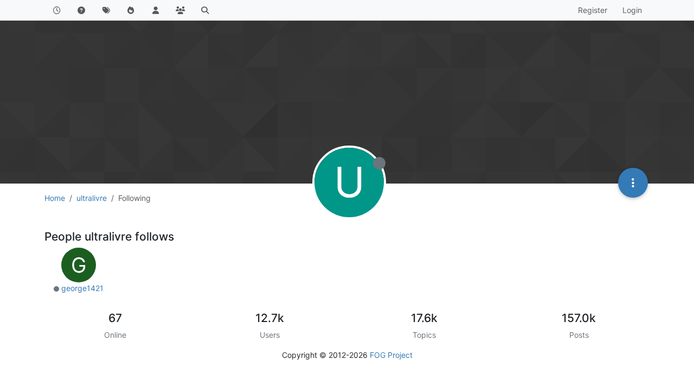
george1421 (82, 288)
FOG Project (391, 355)
